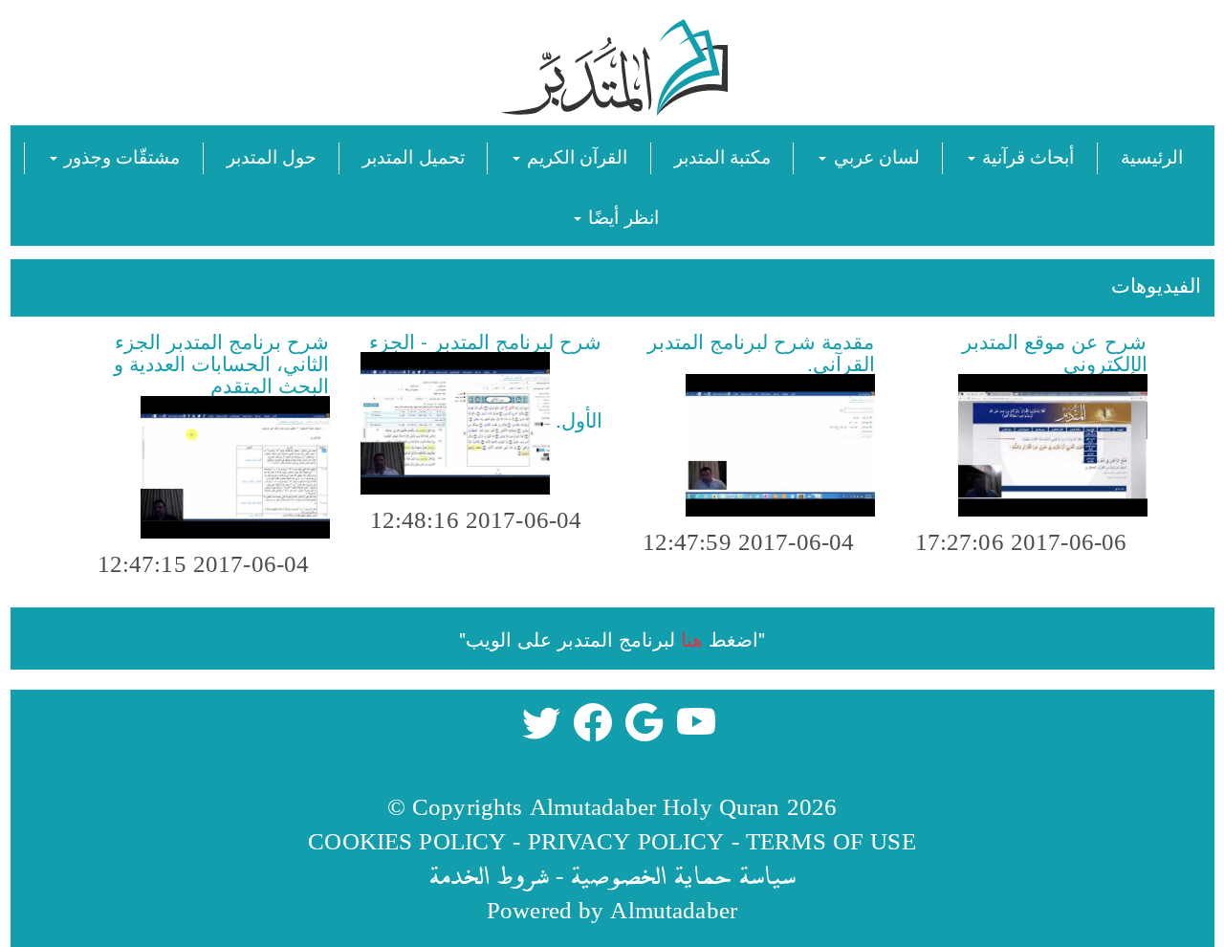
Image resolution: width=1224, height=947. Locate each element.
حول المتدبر (272, 155)
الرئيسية (1152, 155)
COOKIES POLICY (407, 840)
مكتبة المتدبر (722, 155)
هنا (692, 638)
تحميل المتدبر (413, 155)
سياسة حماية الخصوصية (683, 875)
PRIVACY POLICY (626, 840)
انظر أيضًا (620, 216)
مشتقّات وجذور (119, 155)
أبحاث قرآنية (1025, 155)
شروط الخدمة (488, 875)
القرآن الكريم (574, 155)
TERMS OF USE (831, 840)
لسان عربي (873, 155)
